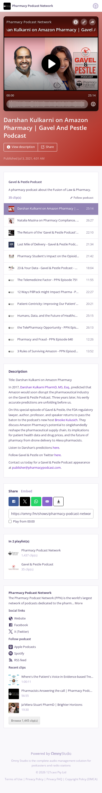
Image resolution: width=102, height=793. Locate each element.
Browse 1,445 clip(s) (24, 721)
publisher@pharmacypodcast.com (36, 468)
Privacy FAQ (54, 779)
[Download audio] (58, 501)
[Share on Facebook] (14, 501)
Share (50, 147)
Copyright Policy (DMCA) (81, 779)
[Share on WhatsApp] (36, 501)
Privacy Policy (34, 779)
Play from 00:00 (24, 521)
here (56, 448)
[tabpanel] (51, 423)
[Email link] (47, 501)
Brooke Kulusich (66, 420)
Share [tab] (13, 491)
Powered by (41, 753)
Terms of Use (14, 779)
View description (23, 147)
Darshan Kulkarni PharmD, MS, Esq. (45, 387)
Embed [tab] (26, 491)
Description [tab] (18, 371)
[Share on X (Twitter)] (25, 501)
